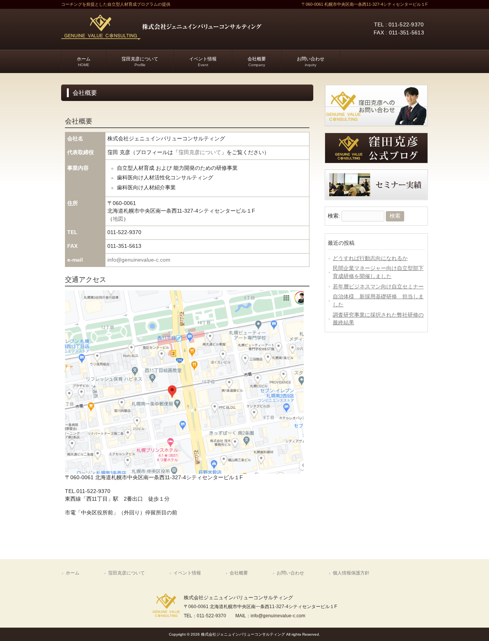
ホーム (72, 572)
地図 (118, 219)
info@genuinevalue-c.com (138, 260)
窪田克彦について (199, 152)
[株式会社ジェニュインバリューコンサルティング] (161, 37)
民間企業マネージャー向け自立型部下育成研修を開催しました (378, 272)
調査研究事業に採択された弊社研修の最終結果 (378, 319)
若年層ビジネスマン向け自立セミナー (378, 287)
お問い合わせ (290, 572)
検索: (334, 216)
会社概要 (239, 572)
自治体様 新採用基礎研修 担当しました (378, 300)
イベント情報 (187, 572)
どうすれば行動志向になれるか (370, 258)
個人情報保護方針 (351, 572)
